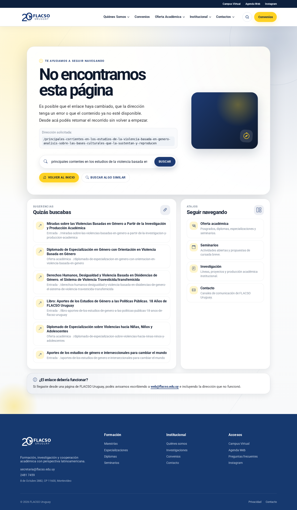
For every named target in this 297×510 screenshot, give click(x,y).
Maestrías (111, 443)
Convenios (142, 17)
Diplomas (110, 456)
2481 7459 (27, 475)
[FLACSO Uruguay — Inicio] (36, 441)
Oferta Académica (168, 17)
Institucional (199, 17)
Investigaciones (176, 450)
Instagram (271, 3)
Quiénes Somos (114, 17)
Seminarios (111, 463)
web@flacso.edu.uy (165, 387)
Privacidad (255, 501)
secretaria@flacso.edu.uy (37, 469)
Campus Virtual (231, 3)
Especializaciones (116, 450)
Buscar (165, 161)
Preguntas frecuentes (243, 456)
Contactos (223, 17)
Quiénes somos (176, 443)
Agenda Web (252, 3)
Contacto (172, 463)
